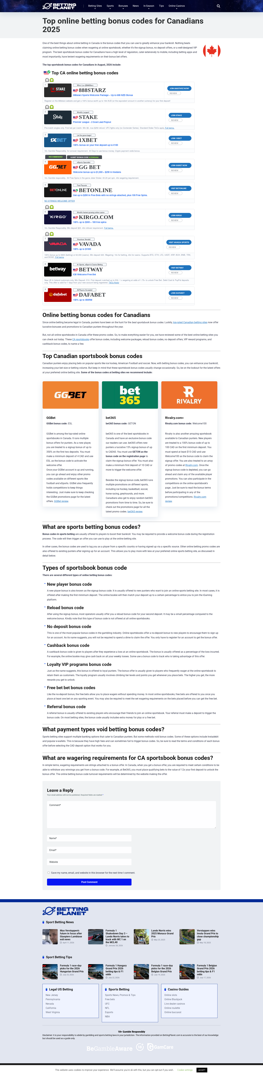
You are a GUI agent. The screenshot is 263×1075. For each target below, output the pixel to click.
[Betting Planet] (59, 5)
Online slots (170, 995)
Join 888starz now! (179, 88)
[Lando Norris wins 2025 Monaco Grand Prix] (141, 943)
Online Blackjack (173, 999)
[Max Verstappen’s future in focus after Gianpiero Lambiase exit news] (50, 943)
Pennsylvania (53, 999)
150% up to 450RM (82, 299)
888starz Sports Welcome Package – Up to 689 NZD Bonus (103, 95)
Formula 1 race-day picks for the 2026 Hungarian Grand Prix (72, 968)
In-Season (149, 5)
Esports (109, 1012)
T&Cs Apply (114, 282)
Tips (161, 5)
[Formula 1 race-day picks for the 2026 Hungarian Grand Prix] (50, 978)
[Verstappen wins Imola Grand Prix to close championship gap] (187, 943)
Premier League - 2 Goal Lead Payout (92, 122)
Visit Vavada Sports (179, 242)
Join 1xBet (176, 138)
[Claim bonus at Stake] (57, 117)
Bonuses (123, 5)
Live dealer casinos (174, 1003)
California (51, 1008)
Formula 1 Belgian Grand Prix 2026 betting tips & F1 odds (207, 970)
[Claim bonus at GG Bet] (58, 167)
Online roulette (172, 1008)
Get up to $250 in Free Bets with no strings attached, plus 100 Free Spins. (110, 195)
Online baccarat (172, 1012)
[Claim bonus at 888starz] (58, 90)
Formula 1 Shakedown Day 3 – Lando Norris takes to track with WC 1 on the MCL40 (117, 936)
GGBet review (61, 501)
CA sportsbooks (80, 339)
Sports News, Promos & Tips (120, 995)
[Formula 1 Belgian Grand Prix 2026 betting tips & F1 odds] (187, 978)
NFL (107, 1008)
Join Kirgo (176, 215)
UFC (107, 1003)
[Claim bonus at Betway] (58, 270)
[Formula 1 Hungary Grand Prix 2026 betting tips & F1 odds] (95, 978)
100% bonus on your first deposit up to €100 (95, 145)
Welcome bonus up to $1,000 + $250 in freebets (97, 172)
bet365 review (135, 511)
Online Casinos (177, 5)
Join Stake (176, 115)
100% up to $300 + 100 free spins (89, 222)
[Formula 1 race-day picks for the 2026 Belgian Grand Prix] (141, 978)
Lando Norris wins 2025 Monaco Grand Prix (162, 933)
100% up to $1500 (82, 249)
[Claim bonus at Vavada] (58, 244)
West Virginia (53, 1012)
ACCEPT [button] (201, 1070)
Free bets (110, 999)
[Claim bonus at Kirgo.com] (58, 217)
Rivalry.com (191, 465)
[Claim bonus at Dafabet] (58, 295)
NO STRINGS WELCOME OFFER (59, 200)
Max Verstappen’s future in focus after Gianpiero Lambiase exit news (71, 935)
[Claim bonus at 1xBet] (58, 140)
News (136, 5)
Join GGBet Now (179, 165)
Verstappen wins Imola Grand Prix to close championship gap (208, 935)
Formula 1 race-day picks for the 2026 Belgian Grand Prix (162, 968)
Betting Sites (95, 5)
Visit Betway (177, 267)
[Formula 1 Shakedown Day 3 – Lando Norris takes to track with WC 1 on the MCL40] (95, 943)
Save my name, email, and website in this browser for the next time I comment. (93, 872)
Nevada (50, 1003)
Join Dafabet (177, 293)
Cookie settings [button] (185, 1070)
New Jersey (52, 995)
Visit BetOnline (178, 188)
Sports (110, 5)
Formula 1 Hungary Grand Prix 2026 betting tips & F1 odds (116, 970)
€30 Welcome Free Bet (84, 274)
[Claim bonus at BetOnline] (58, 190)
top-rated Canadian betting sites (190, 322)
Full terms (59, 257)
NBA (107, 1016)
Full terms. (169, 127)
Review (173, 93)
